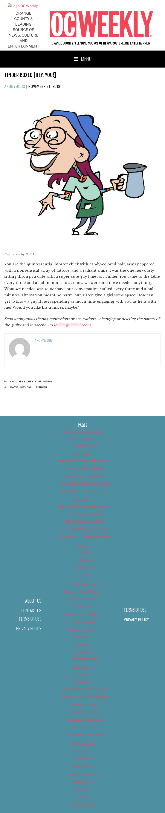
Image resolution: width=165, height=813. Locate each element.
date (14, 387)
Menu (86, 58)
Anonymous (14, 86)
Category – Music (82, 622)
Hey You (34, 381)
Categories (85, 552)
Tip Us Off (82, 789)
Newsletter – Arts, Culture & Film (85, 689)
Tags (85, 575)
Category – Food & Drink (82, 614)
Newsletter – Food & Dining (85, 719)
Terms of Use (30, 619)
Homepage (82, 667)
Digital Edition (82, 652)
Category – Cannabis (82, 599)
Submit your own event (82, 774)
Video (83, 797)
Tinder (42, 387)
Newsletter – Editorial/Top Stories (85, 696)
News (48, 381)
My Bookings (85, 567)
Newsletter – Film (85, 712)
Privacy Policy (28, 628)
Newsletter (82, 675)
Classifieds (82, 637)
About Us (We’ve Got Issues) (82, 431)
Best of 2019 (83, 500)
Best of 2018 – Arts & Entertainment (85, 460)
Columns (18, 381)
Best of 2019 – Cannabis (85, 514)
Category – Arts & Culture (82, 591)
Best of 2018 (83, 454)
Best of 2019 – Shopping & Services (85, 529)
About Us (33, 600)
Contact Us (31, 610)
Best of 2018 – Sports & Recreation (85, 491)
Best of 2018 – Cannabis (85, 468)
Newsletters (82, 683)
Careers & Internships (83, 584)
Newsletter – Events (85, 704)
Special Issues (82, 766)
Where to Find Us (82, 804)
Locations (85, 559)
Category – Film (82, 606)
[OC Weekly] (23, 6)
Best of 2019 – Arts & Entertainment (85, 506)
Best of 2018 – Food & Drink (85, 476)
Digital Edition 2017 (85, 658)
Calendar (82, 546)
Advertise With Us (82, 439)
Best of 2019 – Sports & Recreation (85, 537)
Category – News (82, 629)
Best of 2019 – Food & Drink (85, 521)
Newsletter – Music (85, 727)
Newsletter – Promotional (85, 734)
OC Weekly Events (82, 743)
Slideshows (82, 759)
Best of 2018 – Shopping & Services (85, 483)
